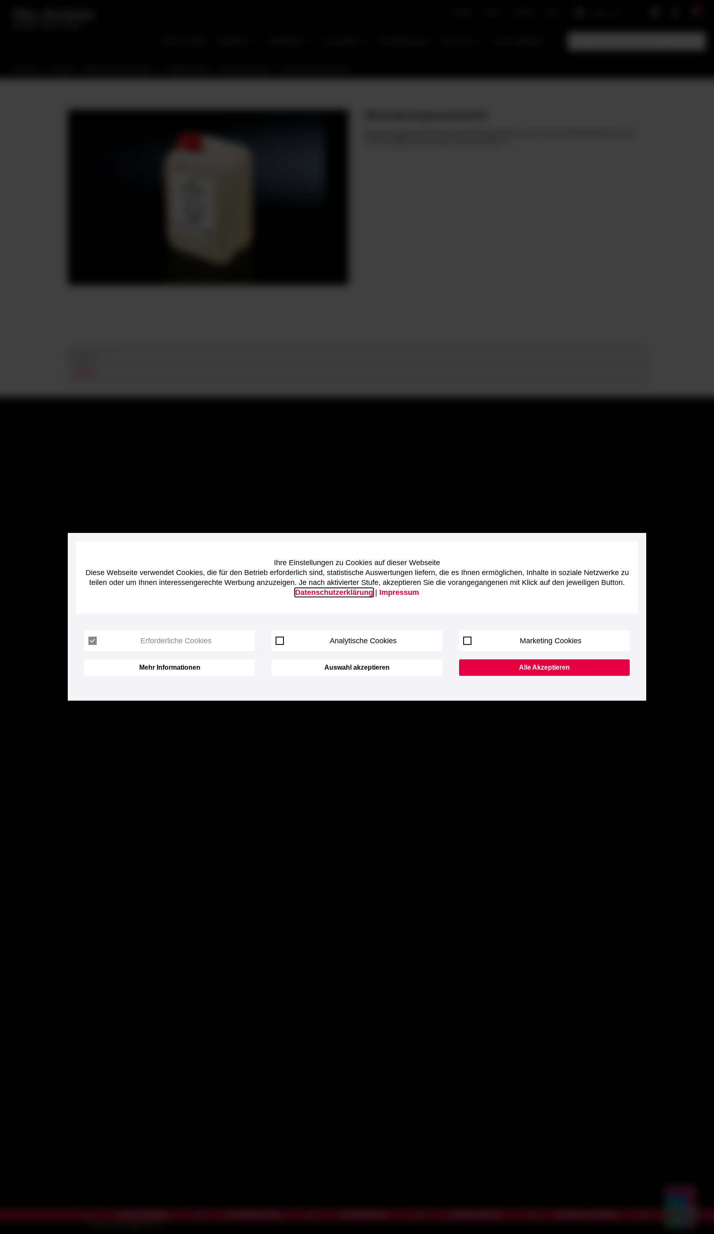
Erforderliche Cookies (176, 641)
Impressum (399, 592)
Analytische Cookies (363, 641)
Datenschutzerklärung (334, 592)
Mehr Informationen (169, 667)
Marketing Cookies (550, 641)
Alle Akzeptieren (544, 667)
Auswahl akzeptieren (357, 667)
